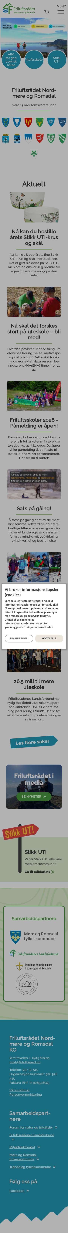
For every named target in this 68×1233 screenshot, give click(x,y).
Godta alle (49, 638)
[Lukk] (65, 586)
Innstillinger (19, 638)
